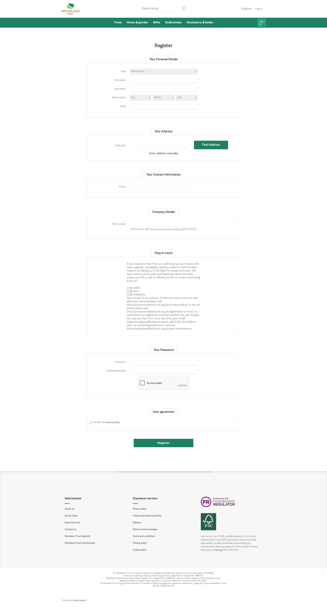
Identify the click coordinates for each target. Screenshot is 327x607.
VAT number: (119, 224)
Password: (120, 362)
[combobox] (161, 9)
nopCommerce (79, 600)
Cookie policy (139, 550)
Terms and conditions (144, 536)
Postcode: (121, 145)
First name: (120, 80)
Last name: (120, 89)
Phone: (122, 187)
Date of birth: (119, 98)
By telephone (137, 294)
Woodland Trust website (77, 536)
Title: (123, 71)
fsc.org (218, 550)
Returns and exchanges (145, 529)
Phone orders (139, 509)
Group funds (71, 516)
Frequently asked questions (147, 516)
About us (69, 509)
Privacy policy (140, 543)
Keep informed (72, 523)
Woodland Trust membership (80, 543)
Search (183, 8)
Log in (258, 9)
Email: (123, 106)
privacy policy (113, 422)
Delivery (137, 523)
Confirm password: (116, 371)
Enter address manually (163, 153)
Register (247, 9)
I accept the (106, 422)
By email (135, 288)
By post (134, 291)
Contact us (70, 529)
